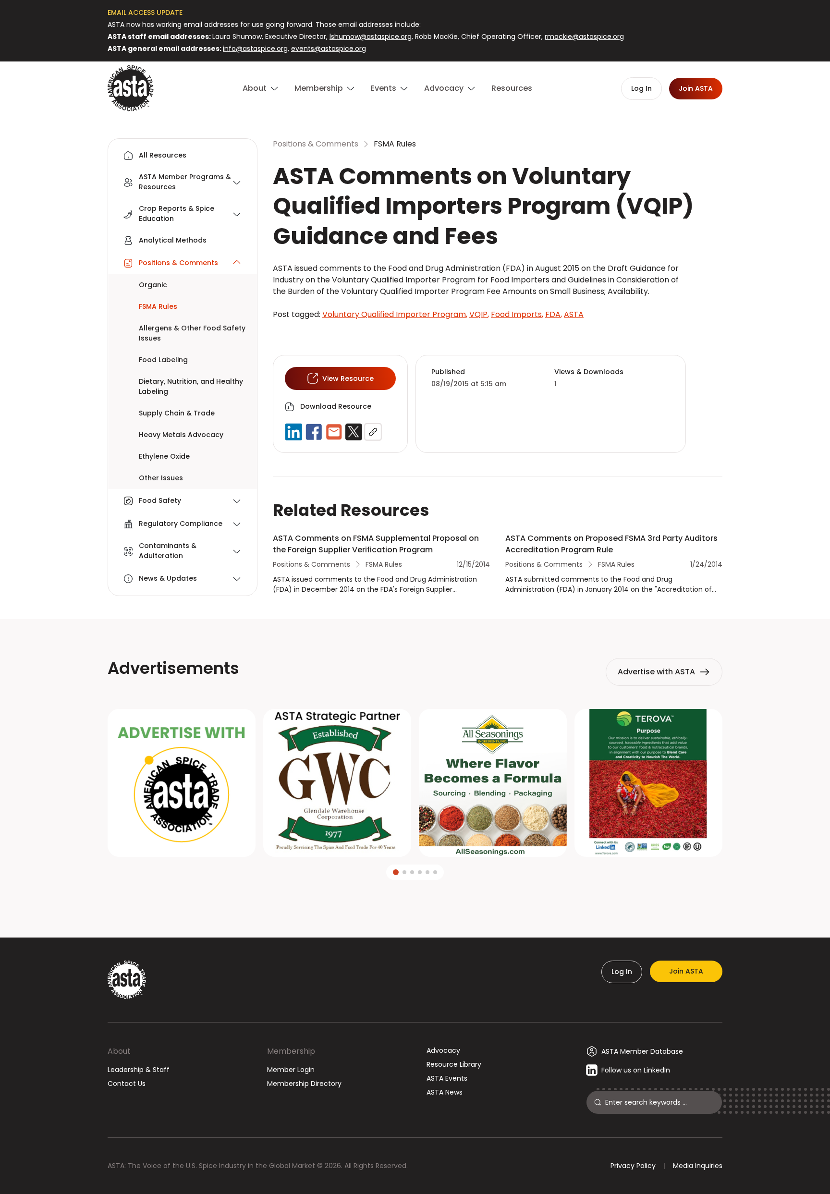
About (119, 1051)
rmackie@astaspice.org (584, 36)
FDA (553, 314)
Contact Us (127, 1083)
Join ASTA (686, 971)
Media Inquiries (697, 1165)
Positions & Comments (315, 143)
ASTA (574, 314)
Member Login (291, 1069)
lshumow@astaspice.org (371, 36)
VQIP (479, 314)
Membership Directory (304, 1083)
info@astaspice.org (255, 48)
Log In (621, 971)
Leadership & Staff (139, 1069)
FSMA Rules (395, 143)
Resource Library (454, 1064)
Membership (291, 1051)
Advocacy (443, 1050)
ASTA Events (447, 1078)
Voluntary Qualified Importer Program (394, 314)
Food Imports (517, 314)
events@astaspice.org (328, 48)
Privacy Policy (633, 1165)
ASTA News (445, 1092)
